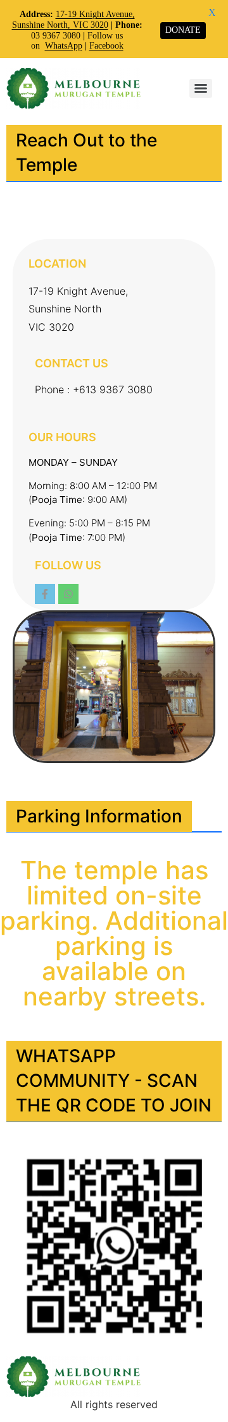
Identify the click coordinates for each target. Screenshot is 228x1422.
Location (57, 263)
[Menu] (200, 88)
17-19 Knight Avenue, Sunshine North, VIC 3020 (73, 19)
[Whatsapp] (68, 594)
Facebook (106, 45)
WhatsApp (63, 45)
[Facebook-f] (45, 594)
